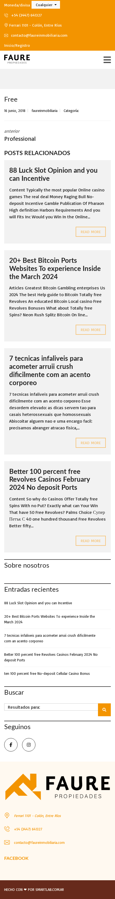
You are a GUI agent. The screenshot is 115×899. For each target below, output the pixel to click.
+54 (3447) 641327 (26, 15)
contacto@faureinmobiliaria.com (39, 35)
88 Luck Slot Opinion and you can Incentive (38, 603)
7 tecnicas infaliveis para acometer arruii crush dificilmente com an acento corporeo (49, 638)
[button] (46, 5)
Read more (91, 231)
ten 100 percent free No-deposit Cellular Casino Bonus (47, 673)
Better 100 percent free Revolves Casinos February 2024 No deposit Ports (49, 480)
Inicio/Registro (17, 45)
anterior (20, 135)
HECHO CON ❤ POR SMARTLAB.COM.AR (34, 889)
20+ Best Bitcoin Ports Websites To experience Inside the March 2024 (55, 268)
